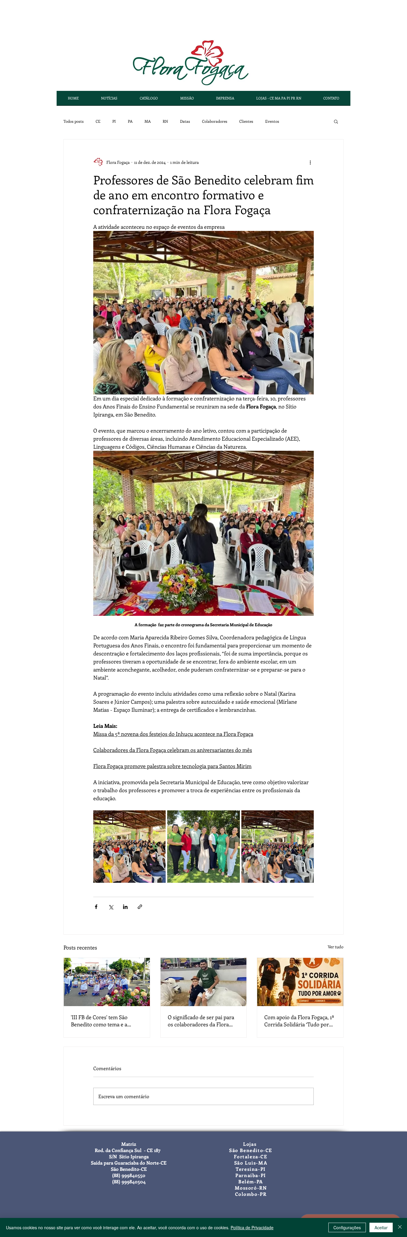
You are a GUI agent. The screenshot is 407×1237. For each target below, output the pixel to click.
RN (165, 121)
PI (114, 121)
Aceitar (381, 1227)
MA (148, 121)
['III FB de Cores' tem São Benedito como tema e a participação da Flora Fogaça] (107, 982)
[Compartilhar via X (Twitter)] (111, 907)
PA (130, 121)
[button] (336, 121)
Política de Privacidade (252, 1227)
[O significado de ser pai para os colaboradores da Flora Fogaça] (204, 982)
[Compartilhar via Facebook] (96, 907)
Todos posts (73, 121)
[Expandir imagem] (129, 846)
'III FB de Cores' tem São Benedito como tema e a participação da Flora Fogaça (104, 1021)
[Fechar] (399, 1227)
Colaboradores (214, 121)
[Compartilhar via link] (140, 907)
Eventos (272, 121)
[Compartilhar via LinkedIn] (125, 907)
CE (98, 121)
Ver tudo (336, 946)
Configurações (347, 1227)
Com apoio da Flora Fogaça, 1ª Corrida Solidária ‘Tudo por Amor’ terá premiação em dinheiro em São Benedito (299, 1021)
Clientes (246, 121)
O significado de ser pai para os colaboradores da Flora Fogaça (201, 1021)
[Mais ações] (310, 162)
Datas (185, 121)
